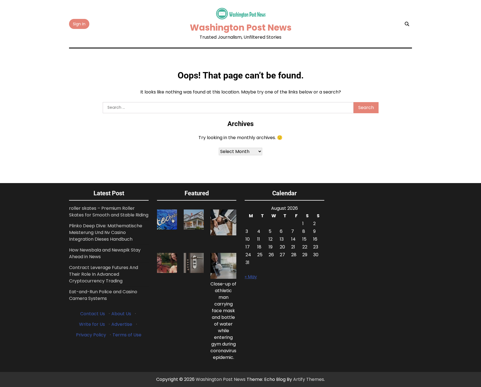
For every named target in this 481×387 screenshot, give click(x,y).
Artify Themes (308, 379)
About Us (121, 313)
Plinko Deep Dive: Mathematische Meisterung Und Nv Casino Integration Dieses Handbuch (105, 232)
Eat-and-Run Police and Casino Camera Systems (103, 295)
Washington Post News (240, 27)
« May (251, 276)
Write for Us (92, 324)
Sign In (79, 24)
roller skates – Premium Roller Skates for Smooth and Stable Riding (108, 211)
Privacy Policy (91, 335)
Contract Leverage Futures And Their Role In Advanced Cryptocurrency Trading (103, 274)
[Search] (407, 24)
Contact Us (92, 313)
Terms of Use (126, 335)
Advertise (121, 324)
